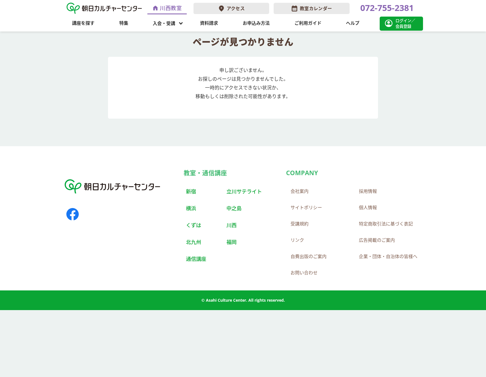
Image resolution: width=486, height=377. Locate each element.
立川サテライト (244, 191)
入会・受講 (164, 23)
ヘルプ (352, 23)
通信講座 (196, 258)
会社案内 (300, 191)
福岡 (231, 241)
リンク (297, 240)
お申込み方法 (256, 23)
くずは (193, 225)
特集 (123, 23)
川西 (231, 225)
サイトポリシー (306, 207)
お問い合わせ (304, 273)
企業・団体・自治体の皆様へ (388, 256)
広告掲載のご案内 (377, 240)
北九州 (193, 241)
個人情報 (368, 207)
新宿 (191, 191)
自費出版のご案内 (309, 256)
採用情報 (368, 191)
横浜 (191, 208)
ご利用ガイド (307, 23)
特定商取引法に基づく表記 (386, 224)
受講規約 (300, 224)
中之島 (234, 208)
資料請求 (209, 23)
